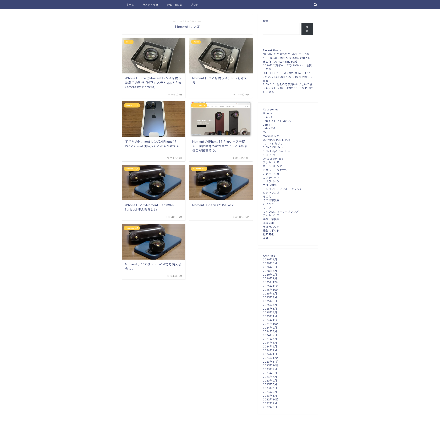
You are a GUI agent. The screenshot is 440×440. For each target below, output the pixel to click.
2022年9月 (270, 403)
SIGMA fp (269, 155)
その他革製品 (271, 200)
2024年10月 (271, 324)
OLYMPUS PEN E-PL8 (276, 140)
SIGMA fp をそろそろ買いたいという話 (287, 84)
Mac (265, 132)
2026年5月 (270, 267)
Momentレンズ (272, 136)
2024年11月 (271, 320)
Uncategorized (273, 158)
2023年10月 (271, 365)
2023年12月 (271, 358)
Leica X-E (269, 128)
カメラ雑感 (270, 185)
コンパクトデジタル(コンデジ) (282, 189)
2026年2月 (270, 274)
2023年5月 (270, 384)
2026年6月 (270, 263)
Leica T (268, 124)
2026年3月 (270, 271)
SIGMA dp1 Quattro (276, 151)
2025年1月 (270, 316)
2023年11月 (271, 361)
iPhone (267, 113)
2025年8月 (270, 293)
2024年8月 (270, 331)
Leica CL (268, 117)
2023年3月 (270, 388)
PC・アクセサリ (273, 143)
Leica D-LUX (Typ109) (277, 121)
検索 (265, 21)
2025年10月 (271, 290)
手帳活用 (268, 223)
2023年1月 (270, 396)
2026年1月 (270, 278)
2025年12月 (271, 282)
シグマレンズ (271, 193)
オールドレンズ (272, 166)
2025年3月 (270, 308)
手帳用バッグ (271, 227)
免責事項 (155, 435)
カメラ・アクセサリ (275, 170)
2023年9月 (270, 369)
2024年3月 (270, 346)
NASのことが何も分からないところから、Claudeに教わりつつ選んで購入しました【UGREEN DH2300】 (287, 57)
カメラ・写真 (150, 4)
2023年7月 (270, 377)
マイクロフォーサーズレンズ (281, 211)
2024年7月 (270, 335)
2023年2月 (270, 392)
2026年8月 (270, 259)
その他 (267, 196)
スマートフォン (183, 426)
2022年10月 (271, 399)
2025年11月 (271, 286)
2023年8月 (270, 373)
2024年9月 (270, 327)
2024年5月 (270, 343)
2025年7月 (270, 297)
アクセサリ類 (271, 162)
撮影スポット (271, 230)
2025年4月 (270, 305)
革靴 (265, 238)
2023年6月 (270, 380)
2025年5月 (270, 301)
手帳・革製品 (174, 4)
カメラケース (271, 177)
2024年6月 (270, 339)
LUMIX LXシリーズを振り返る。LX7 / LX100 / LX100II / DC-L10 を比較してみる (288, 76)
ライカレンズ (271, 215)
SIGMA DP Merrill (275, 147)
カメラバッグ (271, 181)
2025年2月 (270, 312)
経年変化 (268, 234)
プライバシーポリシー (135, 435)
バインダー (270, 204)
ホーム (130, 4)
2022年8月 (270, 407)
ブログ (195, 4)
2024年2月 (270, 350)
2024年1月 (270, 354)
